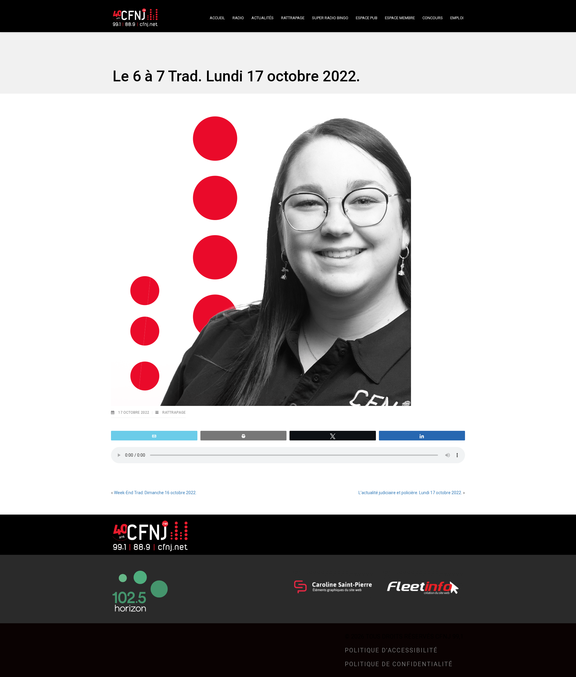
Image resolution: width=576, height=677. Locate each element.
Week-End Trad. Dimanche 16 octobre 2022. (155, 492)
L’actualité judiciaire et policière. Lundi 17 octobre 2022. (410, 492)
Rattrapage (174, 412)
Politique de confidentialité (399, 664)
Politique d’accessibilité (391, 650)
